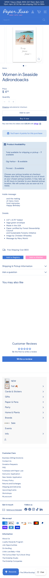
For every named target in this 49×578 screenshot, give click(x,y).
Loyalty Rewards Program (12, 542)
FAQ (4, 467)
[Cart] (39, 12)
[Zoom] (38, 59)
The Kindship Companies (12, 561)
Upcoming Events (9, 490)
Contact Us (6, 461)
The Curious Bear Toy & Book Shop (16, 555)
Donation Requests (10, 464)
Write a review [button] (24, 359)
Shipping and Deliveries (11, 487)
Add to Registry (13, 257)
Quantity (6, 97)
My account (7, 496)
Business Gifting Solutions (12, 458)
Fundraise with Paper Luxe (12, 471)
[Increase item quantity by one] (13, 101)
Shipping (5, 107)
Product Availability (16, 144)
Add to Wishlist (36, 257)
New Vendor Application (12, 477)
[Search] (44, 19)
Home (4, 68)
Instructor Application (11, 474)
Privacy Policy (8, 480)
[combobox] (24, 19)
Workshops (7, 493)
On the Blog (7, 548)
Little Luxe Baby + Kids (11, 551)
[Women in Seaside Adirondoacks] (19, 307)
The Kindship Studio (10, 558)
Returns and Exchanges (11, 483)
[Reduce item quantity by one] (4, 101)
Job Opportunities (9, 545)
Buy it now (24, 118)
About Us (6, 538)
